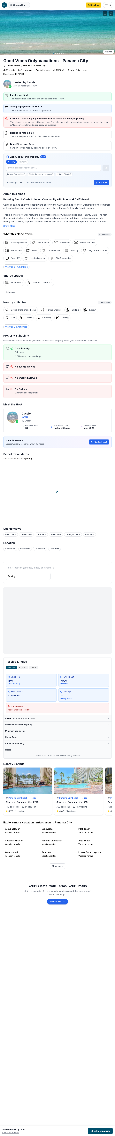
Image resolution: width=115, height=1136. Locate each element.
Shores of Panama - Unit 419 (72, 802)
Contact (103, 182)
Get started (56, 901)
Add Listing (93, 5)
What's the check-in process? (41, 174)
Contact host (100, 442)
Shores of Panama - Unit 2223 (22, 802)
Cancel (33, 667)
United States (13, 65)
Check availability (100, 1131)
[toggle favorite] (49, 770)
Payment (23, 667)
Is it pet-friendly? (64, 174)
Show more (57, 866)
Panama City (39, 65)
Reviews (23, 162)
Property (11, 162)
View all (108, 51)
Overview (11, 667)
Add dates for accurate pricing (17, 458)
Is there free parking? (16, 174)
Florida (26, 65)
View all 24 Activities (16, 326)
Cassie (26, 413)
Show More (9, 226)
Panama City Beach (17, 798)
